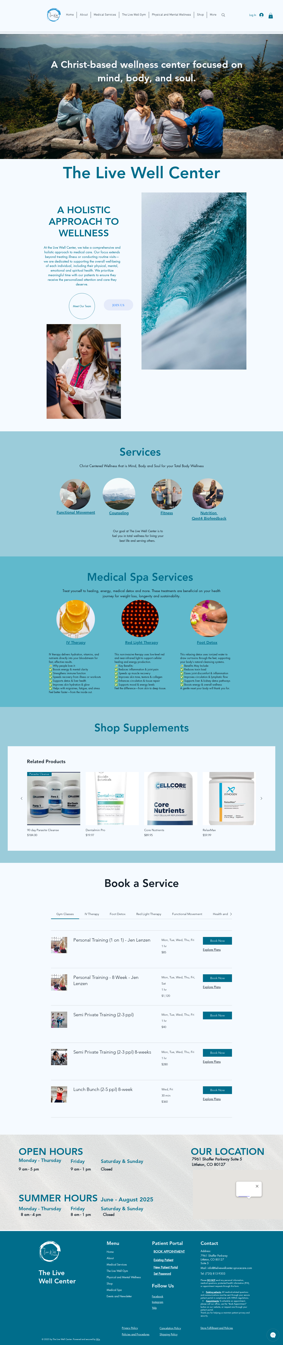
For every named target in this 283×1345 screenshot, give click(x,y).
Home (110, 1252)
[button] (270, 15)
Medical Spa (114, 1290)
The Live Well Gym (117, 1271)
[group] (141, 805)
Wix (98, 1339)
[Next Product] (261, 798)
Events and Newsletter (119, 1296)
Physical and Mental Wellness (123, 1277)
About (110, 1258)
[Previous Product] (21, 798)
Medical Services (117, 1264)
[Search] (223, 15)
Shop (110, 1283)
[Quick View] (112, 798)
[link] (65, 914)
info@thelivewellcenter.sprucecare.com (230, 1268)
